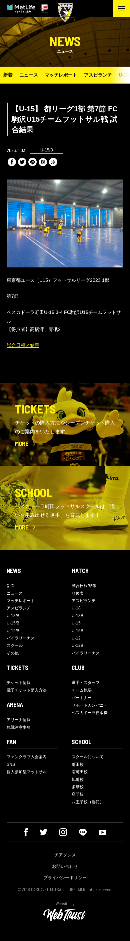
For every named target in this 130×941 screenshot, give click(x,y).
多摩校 (78, 787)
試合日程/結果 (84, 585)
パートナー (82, 697)
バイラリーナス (21, 638)
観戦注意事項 (19, 727)
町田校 (78, 764)
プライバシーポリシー (65, 877)
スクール (15, 645)
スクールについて (88, 756)
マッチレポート (61, 75)
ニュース (28, 75)
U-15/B (13, 623)
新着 (8, 75)
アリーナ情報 (19, 719)
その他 (13, 653)
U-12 (76, 638)
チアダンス (65, 854)
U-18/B (13, 615)
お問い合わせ (65, 866)
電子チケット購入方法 (27, 690)
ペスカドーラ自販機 (90, 712)
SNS (11, 764)
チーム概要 (82, 690)
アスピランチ (98, 75)
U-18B (77, 615)
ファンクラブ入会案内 (27, 756)
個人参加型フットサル (27, 772)
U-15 (76, 623)
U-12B (77, 645)
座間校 (78, 794)
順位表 (78, 593)
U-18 (76, 608)
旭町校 (78, 779)
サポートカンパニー (90, 705)
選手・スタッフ (86, 682)
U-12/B (13, 630)
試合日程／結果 (23, 345)
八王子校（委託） (88, 802)
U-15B (77, 630)
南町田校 (80, 772)
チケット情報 (19, 682)
